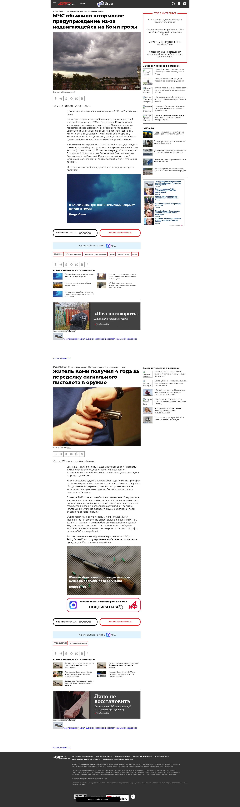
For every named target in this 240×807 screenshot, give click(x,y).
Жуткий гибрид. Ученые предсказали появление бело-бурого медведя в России (171, 90)
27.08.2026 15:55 (59, 367)
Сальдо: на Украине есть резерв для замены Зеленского (169, 142)
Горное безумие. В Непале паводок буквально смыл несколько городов (170, 170)
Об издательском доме (82, 756)
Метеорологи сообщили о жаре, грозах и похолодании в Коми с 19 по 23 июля (79, 294)
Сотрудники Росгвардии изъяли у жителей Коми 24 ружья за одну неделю (79, 683)
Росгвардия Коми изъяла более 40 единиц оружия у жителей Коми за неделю (78, 674)
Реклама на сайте (104, 756)
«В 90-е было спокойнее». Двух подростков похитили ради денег (169, 80)
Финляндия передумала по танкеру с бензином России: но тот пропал (170, 151)
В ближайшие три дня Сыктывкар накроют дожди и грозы (102, 206)
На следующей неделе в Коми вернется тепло (78, 284)
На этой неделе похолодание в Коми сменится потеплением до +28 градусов (123, 276)
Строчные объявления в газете (86, 759)
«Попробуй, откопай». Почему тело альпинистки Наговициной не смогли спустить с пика (170, 392)
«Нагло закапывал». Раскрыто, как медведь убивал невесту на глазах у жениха (170, 99)
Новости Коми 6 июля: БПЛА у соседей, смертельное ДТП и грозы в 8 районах (122, 674)
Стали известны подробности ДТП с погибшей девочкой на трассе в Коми (165, 32)
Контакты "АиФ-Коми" (142, 756)
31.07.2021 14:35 (59, 11)
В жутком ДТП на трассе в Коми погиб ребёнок (165, 43)
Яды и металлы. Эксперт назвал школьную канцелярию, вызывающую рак (168, 410)
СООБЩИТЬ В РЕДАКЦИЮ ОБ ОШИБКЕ (118, 759)
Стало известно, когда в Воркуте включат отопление (165, 20)
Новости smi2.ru (62, 358)
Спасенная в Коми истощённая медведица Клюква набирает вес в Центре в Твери (165, 54)
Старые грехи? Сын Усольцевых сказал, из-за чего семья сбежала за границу (170, 401)
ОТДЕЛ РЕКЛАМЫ (162, 756)
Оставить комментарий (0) (120, 233)
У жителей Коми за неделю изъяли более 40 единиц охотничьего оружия (123, 665)
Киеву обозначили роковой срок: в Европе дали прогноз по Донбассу (169, 133)
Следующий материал (98, 799)
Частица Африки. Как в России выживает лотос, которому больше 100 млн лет (170, 374)
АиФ (73, 92)
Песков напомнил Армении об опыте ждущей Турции (170, 160)
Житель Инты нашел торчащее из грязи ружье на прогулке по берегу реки (99, 579)
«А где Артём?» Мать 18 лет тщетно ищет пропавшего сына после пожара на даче (170, 117)
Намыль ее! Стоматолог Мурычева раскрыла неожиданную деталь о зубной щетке (170, 108)
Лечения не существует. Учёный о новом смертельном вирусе (169, 419)
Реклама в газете (122, 756)
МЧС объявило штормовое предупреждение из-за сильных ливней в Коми (122, 285)
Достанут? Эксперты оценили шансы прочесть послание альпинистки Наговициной (171, 383)
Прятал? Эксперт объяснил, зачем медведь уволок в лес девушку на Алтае (169, 71)
